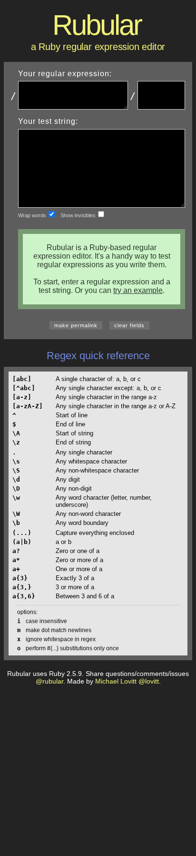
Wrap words (33, 215)
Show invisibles (78, 215)
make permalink (76, 325)
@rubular (49, 681)
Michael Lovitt (116, 681)
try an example (138, 290)
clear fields (129, 325)
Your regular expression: (65, 74)
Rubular (96, 25)
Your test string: (48, 121)
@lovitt (148, 681)
